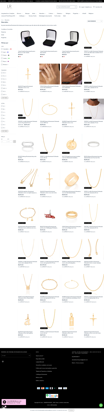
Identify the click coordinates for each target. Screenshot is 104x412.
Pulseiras (59, 13)
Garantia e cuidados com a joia (44, 365)
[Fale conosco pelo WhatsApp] (101, 405)
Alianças (27, 13)
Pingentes (75, 13)
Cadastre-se (88, 7)
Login (82, 7)
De (1, 139)
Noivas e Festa (32, 16)
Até (8, 139)
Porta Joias (57, 16)
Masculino (42, 13)
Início (2, 20)
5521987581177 (76, 356)
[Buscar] (75, 7)
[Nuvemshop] (52, 405)
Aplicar (14, 141)
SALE (64, 16)
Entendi (71, 410)
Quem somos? (39, 356)
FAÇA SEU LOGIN (40, 359)
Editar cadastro (40, 380)
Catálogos (22, 16)
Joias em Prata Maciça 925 (8, 16)
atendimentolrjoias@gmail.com (80, 360)
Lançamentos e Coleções (7, 13)
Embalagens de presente (45, 16)
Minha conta (39, 377)
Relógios (68, 13)
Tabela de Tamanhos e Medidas (44, 371)
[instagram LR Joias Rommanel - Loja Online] (2, 361)
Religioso (91, 13)
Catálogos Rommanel (41, 374)
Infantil (84, 13)
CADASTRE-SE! (40, 362)
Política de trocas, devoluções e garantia (46, 368)
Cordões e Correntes (6, 29)
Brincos (19, 13)
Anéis (33, 13)
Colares (51, 13)
